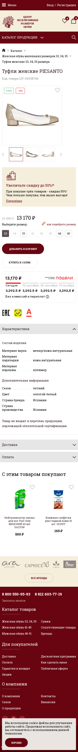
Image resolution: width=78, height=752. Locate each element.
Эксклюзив (3, 50)
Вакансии (48, 702)
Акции (7, 674)
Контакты (48, 696)
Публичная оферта (54, 668)
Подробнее (14, 201)
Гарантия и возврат (16, 668)
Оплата (7, 662)
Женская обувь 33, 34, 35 (19, 621)
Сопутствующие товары (58, 627)
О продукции (11, 708)
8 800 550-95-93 (16, 594)
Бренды (46, 633)
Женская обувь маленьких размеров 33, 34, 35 (35, 56)
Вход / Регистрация (61, 5)
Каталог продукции (19, 37)
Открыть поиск (74, 37)
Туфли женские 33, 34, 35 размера (26, 62)
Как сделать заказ (54, 662)
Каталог (16, 51)
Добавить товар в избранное (32, 487)
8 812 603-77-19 (48, 594)
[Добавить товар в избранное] (57, 90)
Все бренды (39, 578)
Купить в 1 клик (20, 262)
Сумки (46, 621)
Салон (6, 702)
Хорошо (16, 742)
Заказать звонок (14, 600)
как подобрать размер (61, 224)
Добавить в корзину (23, 248)
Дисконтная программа (58, 656)
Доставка (9, 656)
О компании (11, 696)
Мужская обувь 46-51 (17, 633)
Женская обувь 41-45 (16, 627)
